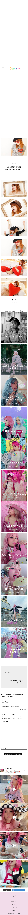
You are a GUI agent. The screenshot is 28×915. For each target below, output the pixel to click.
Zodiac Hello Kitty (14, 620)
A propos (14, 904)
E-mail (3, 744)
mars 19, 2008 (5, 702)
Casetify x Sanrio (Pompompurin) (14, 587)
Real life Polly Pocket (14, 462)
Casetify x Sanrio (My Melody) (14, 556)
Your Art (14, 908)
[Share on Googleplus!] (18, 300)
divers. (8, 672)
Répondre (23, 709)
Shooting (15, 302)
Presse (14, 911)
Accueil (14, 901)
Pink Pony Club (14, 525)
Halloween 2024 (14, 431)
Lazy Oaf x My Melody (14, 494)
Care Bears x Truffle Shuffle (14, 650)
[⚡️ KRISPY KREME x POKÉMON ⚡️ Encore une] (14, 873)
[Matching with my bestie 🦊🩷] (14, 817)
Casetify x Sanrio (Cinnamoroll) (14, 398)
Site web (3, 748)
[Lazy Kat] (15, 68)
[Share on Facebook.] (10, 300)
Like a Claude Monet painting (14, 367)
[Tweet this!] (15, 300)
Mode (14, 163)
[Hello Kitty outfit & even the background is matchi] (14, 845)
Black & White (14, 336)
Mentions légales (14, 914)
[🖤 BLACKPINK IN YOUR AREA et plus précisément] (14, 789)
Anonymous (5, 701)
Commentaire (5, 721)
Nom (2, 739)
